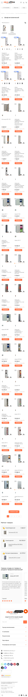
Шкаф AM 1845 (18, 359)
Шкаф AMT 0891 (5, 470)
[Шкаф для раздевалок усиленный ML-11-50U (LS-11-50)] (19, 318)
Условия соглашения (6, 683)
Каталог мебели (10, 13)
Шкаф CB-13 (17, 240)
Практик (16, 7)
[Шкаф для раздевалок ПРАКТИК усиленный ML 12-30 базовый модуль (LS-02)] (6, 172)
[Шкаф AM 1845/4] (19, 459)
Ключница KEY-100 (6, 119)
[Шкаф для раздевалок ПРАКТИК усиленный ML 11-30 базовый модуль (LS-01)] (6, 140)
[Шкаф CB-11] (6, 203)
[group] (11, 588)
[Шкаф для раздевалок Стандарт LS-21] (6, 289)
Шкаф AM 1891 (5, 496)
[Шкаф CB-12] (19, 403)
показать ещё (14, 511)
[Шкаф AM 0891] (6, 318)
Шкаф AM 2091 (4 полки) (14, 557)
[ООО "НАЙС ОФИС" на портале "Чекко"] (6, 670)
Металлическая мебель (21, 13)
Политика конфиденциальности (9, 682)
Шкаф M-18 (17, 385)
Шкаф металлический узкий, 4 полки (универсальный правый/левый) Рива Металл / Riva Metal (19, 56)
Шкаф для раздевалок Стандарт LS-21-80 (6, 415)
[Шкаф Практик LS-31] (19, 485)
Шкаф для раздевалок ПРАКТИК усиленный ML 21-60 (19, 272)
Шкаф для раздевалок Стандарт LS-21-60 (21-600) (19, 301)
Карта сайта (4, 685)
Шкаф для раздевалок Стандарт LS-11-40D (6, 242)
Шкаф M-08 (17, 214)
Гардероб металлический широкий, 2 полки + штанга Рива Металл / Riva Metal (6, 90)
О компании (5, 631)
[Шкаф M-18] (19, 374)
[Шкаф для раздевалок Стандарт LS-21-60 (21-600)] (19, 289)
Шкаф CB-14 (5, 442)
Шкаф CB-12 (17, 414)
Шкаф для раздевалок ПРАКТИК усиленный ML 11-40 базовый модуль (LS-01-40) (19, 185)
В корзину (5, 67)
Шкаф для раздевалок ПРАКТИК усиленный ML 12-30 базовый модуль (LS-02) (6, 185)
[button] (1, 45)
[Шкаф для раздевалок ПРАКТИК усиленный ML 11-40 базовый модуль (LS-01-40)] (19, 172)
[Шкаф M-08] (19, 203)
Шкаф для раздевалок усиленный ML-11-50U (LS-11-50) (19, 331)
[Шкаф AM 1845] (19, 348)
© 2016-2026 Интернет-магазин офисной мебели (7, 692)
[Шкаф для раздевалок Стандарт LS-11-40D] (6, 229)
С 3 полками (6, 7)
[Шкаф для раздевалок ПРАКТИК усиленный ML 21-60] (19, 259)
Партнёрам (5, 640)
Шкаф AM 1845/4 (19, 470)
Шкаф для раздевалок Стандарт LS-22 (6, 386)
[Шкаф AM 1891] (6, 485)
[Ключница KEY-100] (6, 108)
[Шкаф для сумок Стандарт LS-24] (19, 431)
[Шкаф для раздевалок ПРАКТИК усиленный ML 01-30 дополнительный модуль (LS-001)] (19, 108)
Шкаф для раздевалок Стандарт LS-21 (5, 301)
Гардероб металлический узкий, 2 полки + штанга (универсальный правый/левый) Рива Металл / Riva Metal (6, 57)
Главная (3, 13)
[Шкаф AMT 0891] (6, 459)
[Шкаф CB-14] (6, 431)
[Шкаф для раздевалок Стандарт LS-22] (6, 374)
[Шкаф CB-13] (19, 229)
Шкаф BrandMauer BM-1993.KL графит (15, 545)
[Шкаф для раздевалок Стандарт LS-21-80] (6, 403)
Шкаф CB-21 (4, 359)
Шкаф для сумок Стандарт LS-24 (19, 443)
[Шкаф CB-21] (6, 348)
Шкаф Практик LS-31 (19, 497)
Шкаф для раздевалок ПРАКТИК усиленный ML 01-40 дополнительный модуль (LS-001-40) (19, 154)
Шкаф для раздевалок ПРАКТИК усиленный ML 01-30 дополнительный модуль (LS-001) (19, 122)
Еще (24, 7)
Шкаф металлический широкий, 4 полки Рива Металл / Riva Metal (19, 89)
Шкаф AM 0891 (5, 329)
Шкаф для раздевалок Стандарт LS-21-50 (6, 271)
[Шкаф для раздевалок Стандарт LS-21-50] (6, 259)
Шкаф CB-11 (4, 214)
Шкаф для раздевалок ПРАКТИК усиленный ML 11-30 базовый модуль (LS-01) (6, 153)
